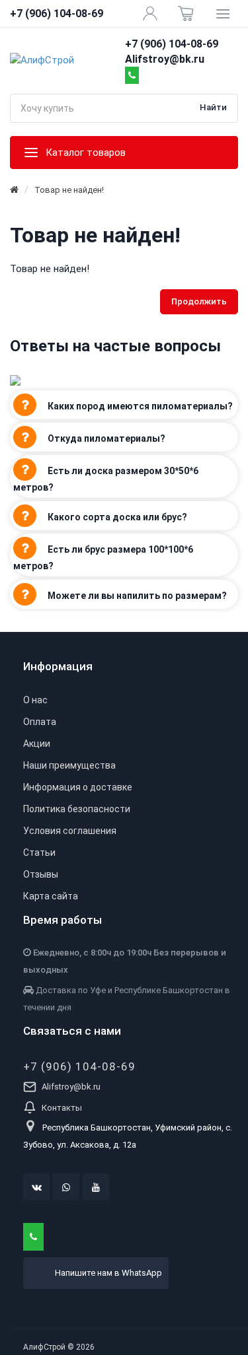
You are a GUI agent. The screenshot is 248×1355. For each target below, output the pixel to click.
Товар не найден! (69, 190)
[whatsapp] (66, 1186)
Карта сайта (50, 896)
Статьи (39, 852)
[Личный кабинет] (150, 13)
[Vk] (36, 1186)
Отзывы (40, 874)
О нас (35, 700)
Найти (213, 107)
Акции (36, 743)
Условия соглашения (69, 830)
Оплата (39, 721)
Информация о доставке (77, 787)
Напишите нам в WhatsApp (108, 1273)
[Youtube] (96, 1186)
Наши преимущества (69, 765)
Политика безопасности (76, 809)
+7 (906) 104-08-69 (79, 1066)
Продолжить (199, 301)
